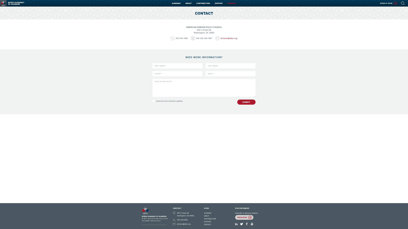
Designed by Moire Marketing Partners (154, 225)
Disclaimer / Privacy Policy (151, 221)
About (189, 3)
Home (206, 208)
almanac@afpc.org (184, 224)
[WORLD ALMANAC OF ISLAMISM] (3, 3)
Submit (246, 102)
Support (219, 3)
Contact (231, 3)
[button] (403, 3)
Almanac (176, 3)
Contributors (203, 3)
